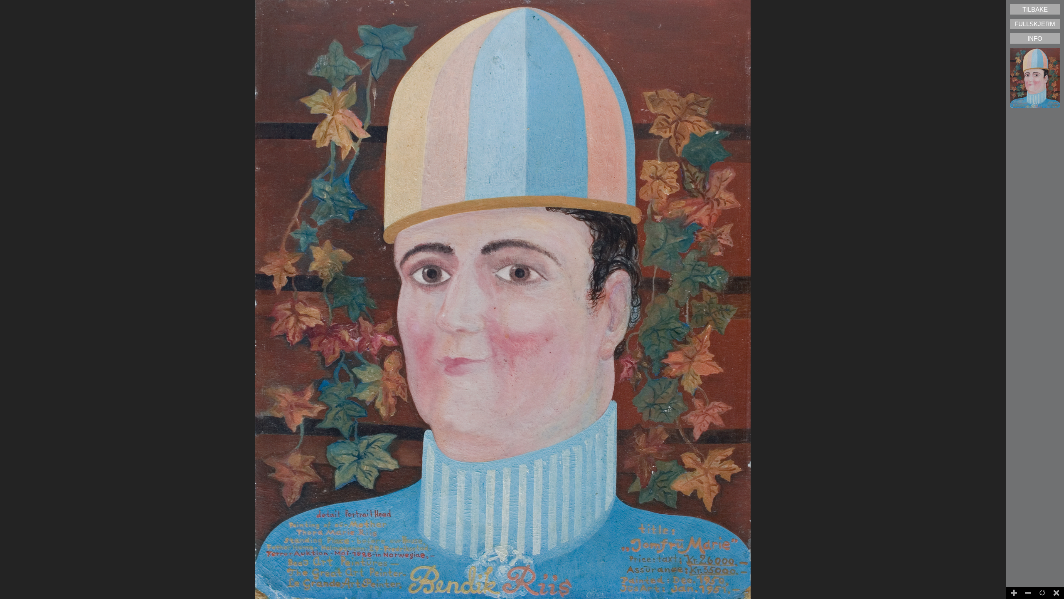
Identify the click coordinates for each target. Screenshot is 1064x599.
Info (1034, 38)
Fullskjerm (1035, 23)
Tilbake (1035, 9)
